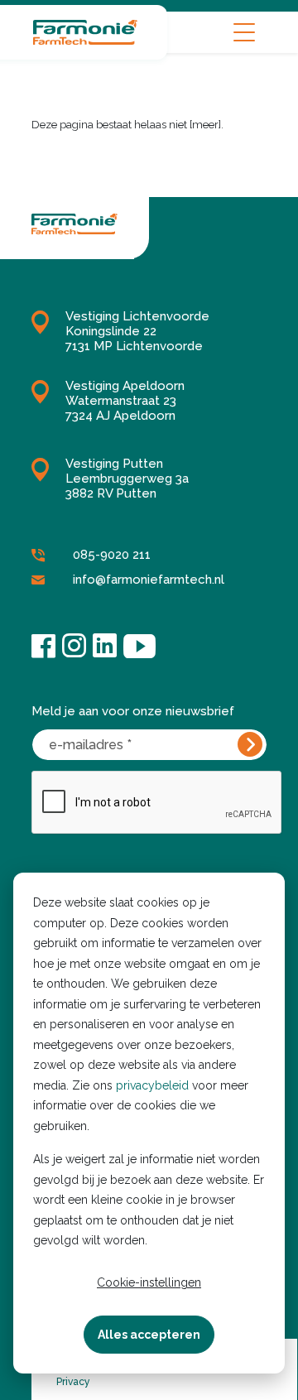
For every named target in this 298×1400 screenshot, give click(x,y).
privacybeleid (152, 1085)
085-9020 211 (112, 554)
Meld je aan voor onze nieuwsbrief (132, 711)
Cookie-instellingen (149, 1282)
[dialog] (149, 1123)
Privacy (73, 1382)
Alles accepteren (149, 1334)
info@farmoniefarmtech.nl (148, 579)
